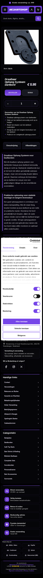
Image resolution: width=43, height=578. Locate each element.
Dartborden (8, 442)
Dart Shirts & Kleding (12, 451)
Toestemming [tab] (8, 248)
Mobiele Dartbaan (10, 456)
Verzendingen (9, 387)
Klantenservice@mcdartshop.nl (17, 340)
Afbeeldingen (31, 145)
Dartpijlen (7, 438)
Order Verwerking (10, 405)
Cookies (31, 570)
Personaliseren (9, 470)
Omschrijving (12, 145)
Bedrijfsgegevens (10, 409)
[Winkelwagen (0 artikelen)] (38, 9)
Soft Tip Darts (9, 447)
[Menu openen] (5, 9)
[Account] (31, 9)
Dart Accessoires (10, 474)
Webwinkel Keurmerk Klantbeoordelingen (21, 564)
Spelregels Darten (10, 418)
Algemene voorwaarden (16, 570)
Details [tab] (22, 248)
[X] (21, 367)
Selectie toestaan (21, 328)
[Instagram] (14, 367)
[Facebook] (6, 367)
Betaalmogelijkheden (12, 400)
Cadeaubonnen (9, 423)
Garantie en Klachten (12, 396)
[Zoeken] (38, 18)
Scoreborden (9, 465)
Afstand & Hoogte (10, 414)
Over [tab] (35, 248)
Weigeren (21, 335)
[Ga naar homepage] (18, 9)
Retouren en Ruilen (11, 391)
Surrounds (8, 479)
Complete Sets (9, 460)
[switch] (36, 296)
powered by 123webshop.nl (21, 575)
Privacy (26, 570)
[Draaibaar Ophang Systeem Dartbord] (21, 47)
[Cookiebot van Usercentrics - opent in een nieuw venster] (30, 241)
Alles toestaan (21, 321)
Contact (7, 382)
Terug (30, 93)
